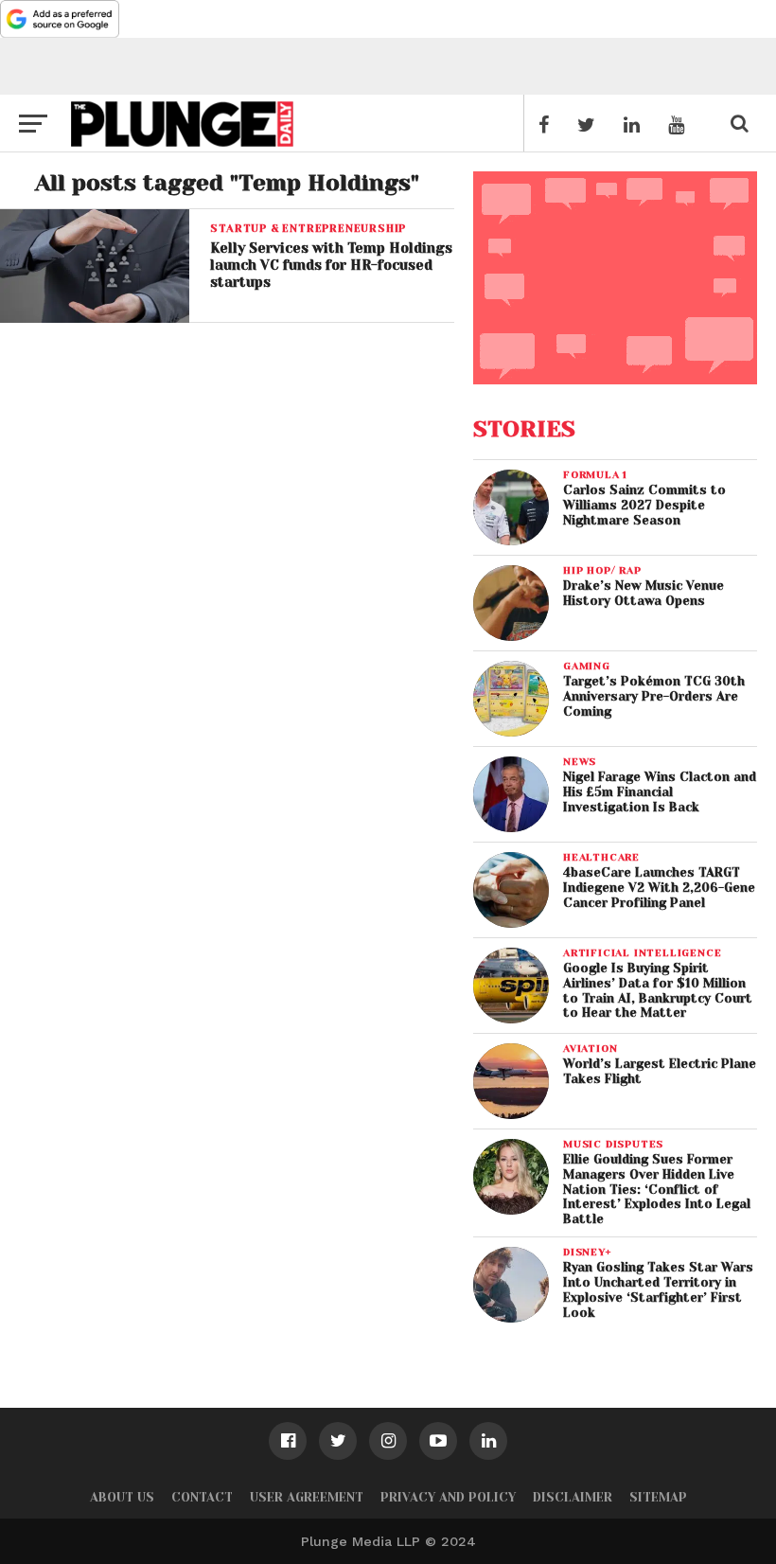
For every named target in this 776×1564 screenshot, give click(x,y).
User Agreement (306, 1497)
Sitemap (658, 1497)
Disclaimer (572, 1497)
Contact (202, 1497)
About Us (122, 1497)
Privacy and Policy (448, 1497)
